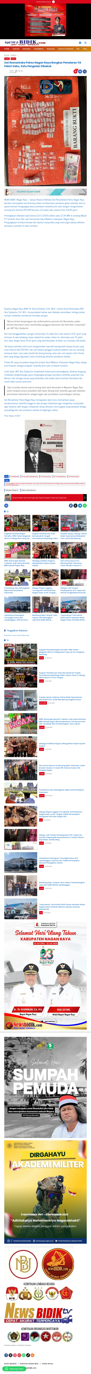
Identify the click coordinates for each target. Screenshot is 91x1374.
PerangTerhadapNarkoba (30, 476)
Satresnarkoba (74, 476)
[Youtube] (19, 1355)
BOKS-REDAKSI (10, 1363)
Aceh (35, 583)
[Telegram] (80, 506)
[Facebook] (71, 506)
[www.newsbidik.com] (25, 42)
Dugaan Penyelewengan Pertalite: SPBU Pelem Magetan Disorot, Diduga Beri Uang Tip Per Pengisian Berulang (17, 536)
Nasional (13, 59)
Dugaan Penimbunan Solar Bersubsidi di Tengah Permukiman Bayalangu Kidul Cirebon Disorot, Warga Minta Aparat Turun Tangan (45, 536)
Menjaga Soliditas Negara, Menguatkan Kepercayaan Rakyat (43, 563)
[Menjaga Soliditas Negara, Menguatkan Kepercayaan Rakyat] (45, 550)
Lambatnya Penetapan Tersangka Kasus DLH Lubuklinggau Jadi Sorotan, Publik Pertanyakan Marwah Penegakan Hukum (16, 617)
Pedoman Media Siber (29, 1363)
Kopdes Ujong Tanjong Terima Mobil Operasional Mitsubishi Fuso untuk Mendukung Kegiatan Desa (74, 536)
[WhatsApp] (85, 506)
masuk (14, 635)
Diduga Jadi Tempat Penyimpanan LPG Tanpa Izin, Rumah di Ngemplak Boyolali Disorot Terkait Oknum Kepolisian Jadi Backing (73, 590)
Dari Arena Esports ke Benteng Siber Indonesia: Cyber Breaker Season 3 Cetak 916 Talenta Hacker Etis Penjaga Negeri (73, 563)
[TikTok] (28, 1355)
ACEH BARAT (65, 528)
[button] (85, 42)
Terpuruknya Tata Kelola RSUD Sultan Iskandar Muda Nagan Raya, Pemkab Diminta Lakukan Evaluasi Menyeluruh (73, 617)
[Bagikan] (85, 71)
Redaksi (12, 71)
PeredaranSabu (46, 476)
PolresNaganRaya (60, 476)
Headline (7, 59)
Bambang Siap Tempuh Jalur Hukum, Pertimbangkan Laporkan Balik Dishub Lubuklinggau (44, 617)
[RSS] (32, 1355)
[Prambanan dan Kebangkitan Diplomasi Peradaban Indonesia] (17, 577)
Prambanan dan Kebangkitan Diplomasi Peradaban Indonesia (17, 590)
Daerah (8, 528)
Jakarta (36, 556)
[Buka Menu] (80, 42)
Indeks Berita (47, 1363)
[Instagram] (15, 1355)
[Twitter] (75, 506)
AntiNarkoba (15, 476)
